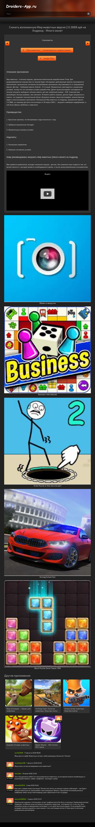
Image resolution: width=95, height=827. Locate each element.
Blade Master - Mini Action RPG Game (46, 746)
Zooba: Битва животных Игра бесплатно (74, 710)
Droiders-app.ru (21, 6)
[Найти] (88, 14)
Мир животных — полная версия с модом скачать (49, 50)
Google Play (49, 58)
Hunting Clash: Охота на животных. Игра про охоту (46, 710)
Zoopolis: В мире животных (17, 745)
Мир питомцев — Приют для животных (18, 710)
